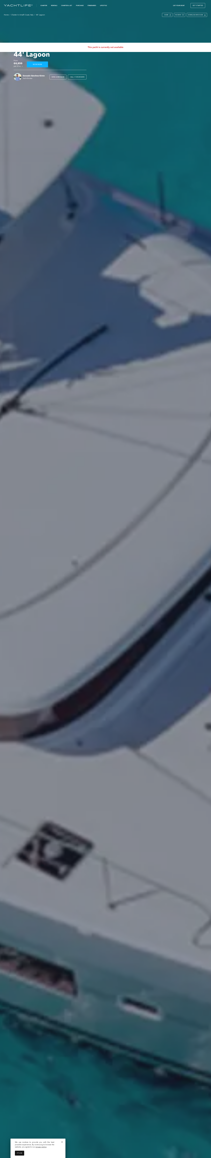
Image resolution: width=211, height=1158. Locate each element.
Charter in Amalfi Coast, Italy (22, 15)
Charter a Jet (66, 5)
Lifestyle (103, 5)
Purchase (80, 5)
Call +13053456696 (77, 77)
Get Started (198, 5)
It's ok (19, 1153)
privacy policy (41, 1147)
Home (6, 15)
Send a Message (58, 77)
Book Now (37, 64)
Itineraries (92, 5)
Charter (43, 5)
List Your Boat (179, 5)
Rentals (54, 5)
